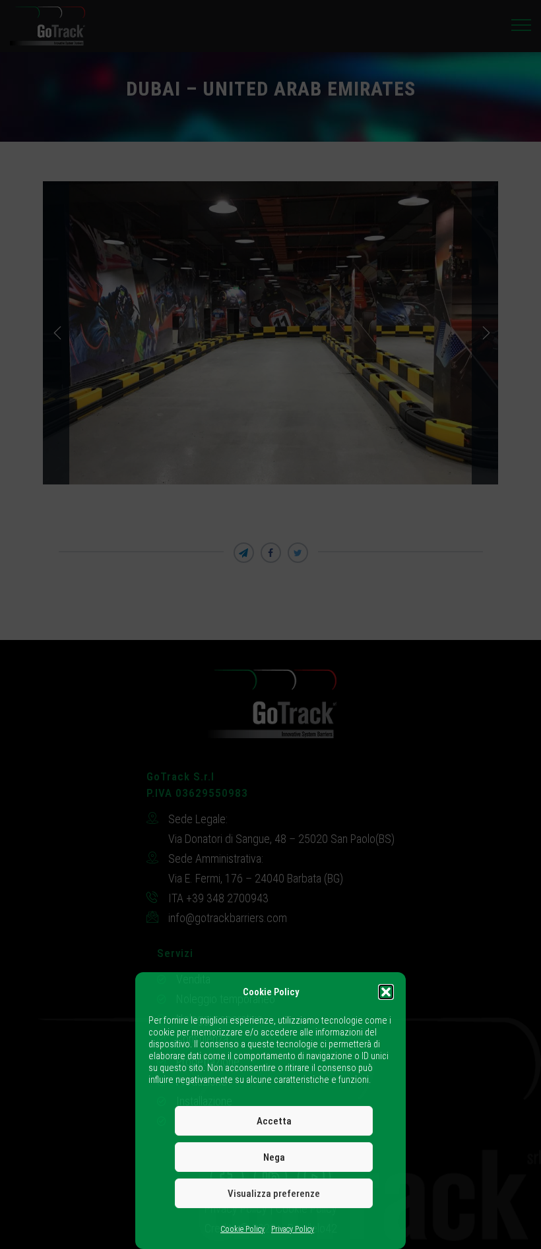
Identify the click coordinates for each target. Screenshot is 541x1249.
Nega (274, 1157)
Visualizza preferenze (274, 1194)
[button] (386, 992)
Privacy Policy (292, 1229)
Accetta (274, 1121)
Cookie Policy (242, 1229)
